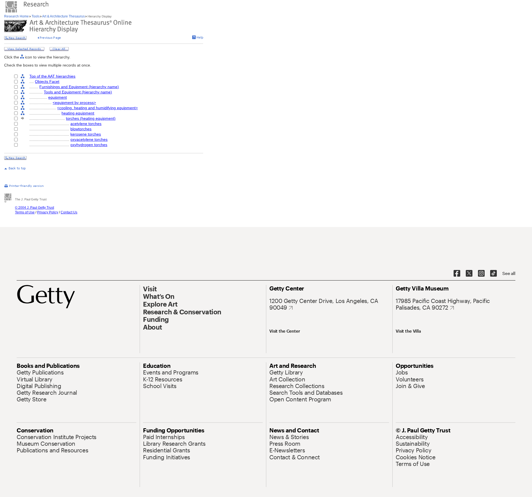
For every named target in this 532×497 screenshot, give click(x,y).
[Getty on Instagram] (481, 273)
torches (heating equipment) (91, 118)
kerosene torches (85, 134)
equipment (57, 97)
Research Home (17, 16)
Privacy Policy (47, 212)
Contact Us (69, 212)
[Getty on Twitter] (469, 273)
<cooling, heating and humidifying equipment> (97, 108)
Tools (35, 16)
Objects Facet (47, 81)
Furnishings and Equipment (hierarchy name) (79, 87)
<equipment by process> (74, 102)
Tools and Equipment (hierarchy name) (78, 92)
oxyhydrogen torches (88, 144)
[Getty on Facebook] (457, 273)
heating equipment (78, 113)
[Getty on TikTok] (493, 273)
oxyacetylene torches (89, 139)
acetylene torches (85, 123)
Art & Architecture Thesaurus (64, 16)
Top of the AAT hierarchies (52, 76)
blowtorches (80, 129)
